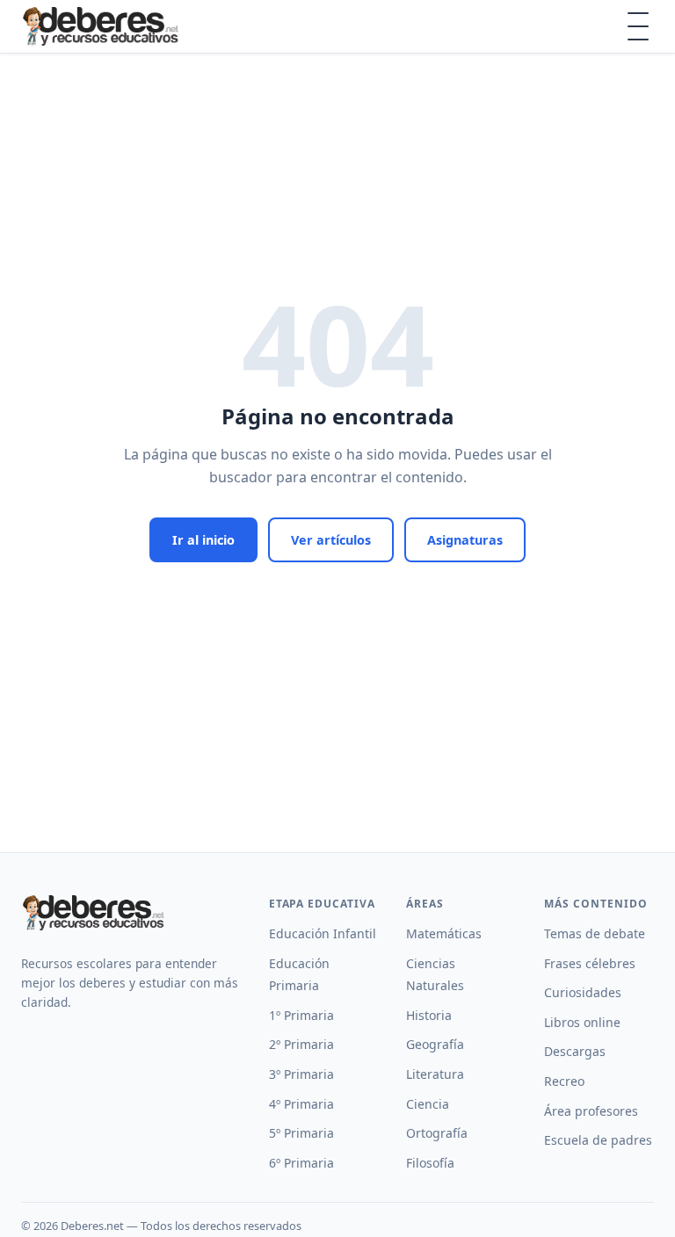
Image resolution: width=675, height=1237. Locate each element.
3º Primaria (301, 1074)
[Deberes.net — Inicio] (103, 26)
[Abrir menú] (638, 26)
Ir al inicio (203, 540)
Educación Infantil (322, 933)
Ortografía (437, 1133)
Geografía (435, 1044)
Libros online (582, 1022)
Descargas (575, 1051)
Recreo (564, 1081)
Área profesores (591, 1111)
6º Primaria (301, 1162)
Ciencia (427, 1104)
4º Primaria (301, 1104)
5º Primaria (301, 1133)
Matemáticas (444, 933)
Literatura (435, 1074)
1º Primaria (301, 1015)
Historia (429, 1015)
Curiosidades (582, 992)
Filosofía (430, 1162)
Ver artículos (331, 540)
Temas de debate (594, 933)
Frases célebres (589, 963)
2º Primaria (301, 1044)
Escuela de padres (598, 1140)
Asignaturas (465, 540)
